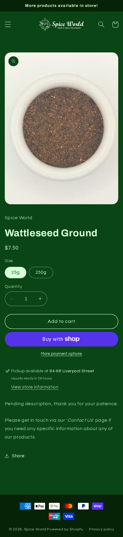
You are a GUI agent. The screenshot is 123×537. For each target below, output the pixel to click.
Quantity (13, 287)
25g (15, 272)
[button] (8, 24)
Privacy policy (101, 529)
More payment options (61, 354)
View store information (35, 387)
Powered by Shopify (65, 529)
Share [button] (18, 456)
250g (41, 272)
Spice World (35, 529)
